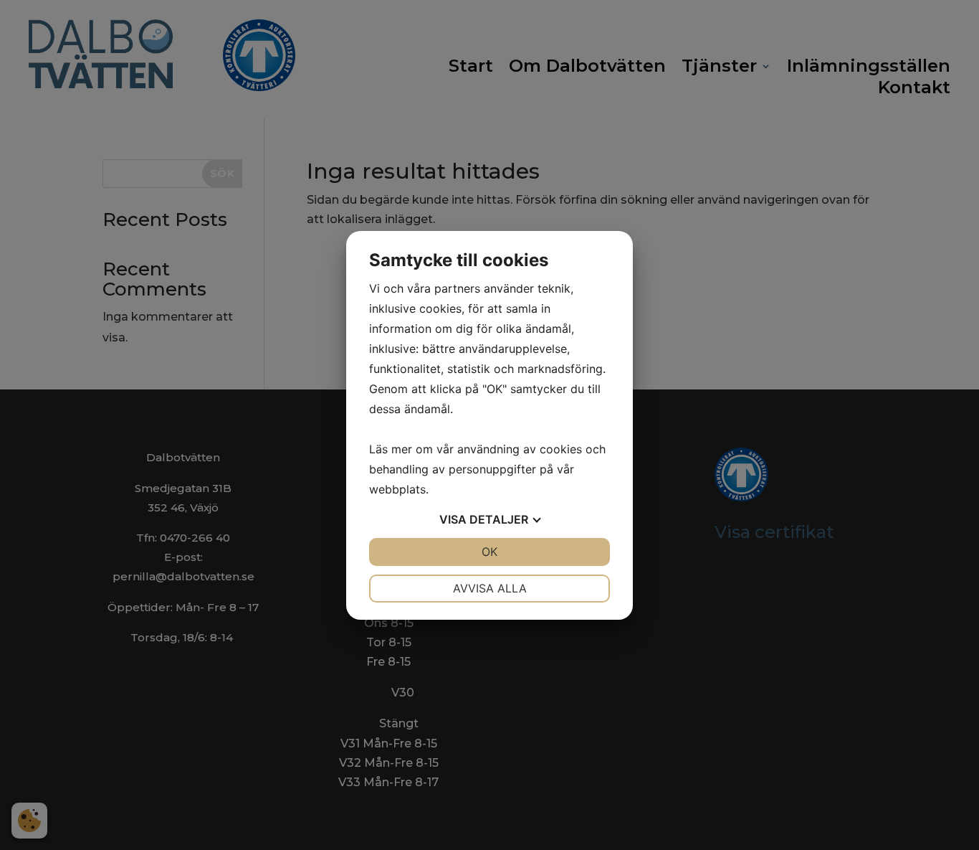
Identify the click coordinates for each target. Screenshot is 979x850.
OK (489, 551)
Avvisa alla (490, 588)
